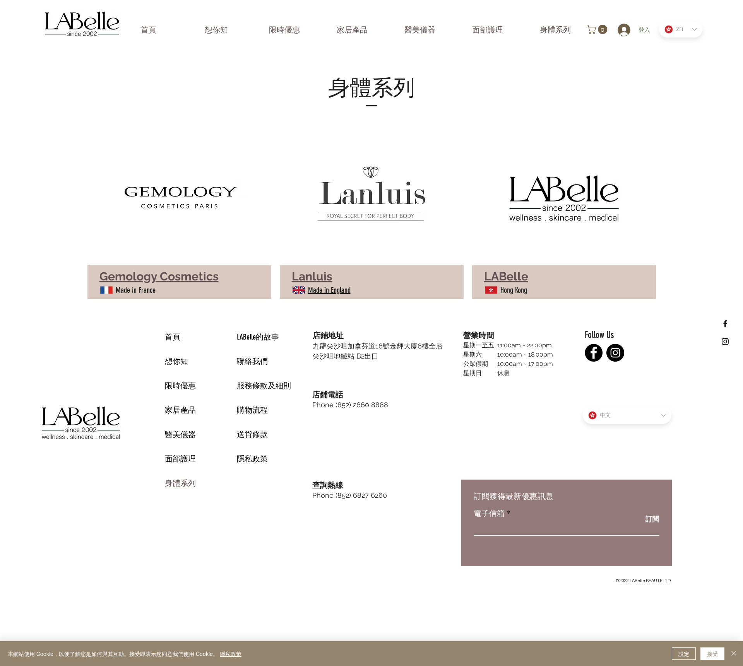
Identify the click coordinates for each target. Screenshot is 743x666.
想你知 (176, 361)
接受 (712, 653)
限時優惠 (180, 385)
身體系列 (180, 483)
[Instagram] (615, 353)
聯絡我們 (252, 361)
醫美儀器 (180, 434)
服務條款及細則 (264, 385)
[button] (598, 29)
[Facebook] (594, 353)
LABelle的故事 (258, 337)
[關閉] (733, 653)
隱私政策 (252, 458)
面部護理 (180, 458)
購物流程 (252, 410)
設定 (683, 653)
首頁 (172, 337)
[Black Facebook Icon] (725, 323)
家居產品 (180, 410)
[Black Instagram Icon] (725, 341)
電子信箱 (489, 513)
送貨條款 (252, 434)
